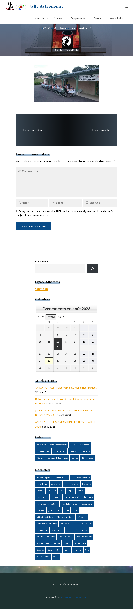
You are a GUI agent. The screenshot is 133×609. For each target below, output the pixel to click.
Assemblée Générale (81, 477)
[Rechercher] (92, 268)
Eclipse (70, 491)
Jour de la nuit (54, 510)
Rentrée (56, 543)
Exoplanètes (42, 497)
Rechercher (41, 261)
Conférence (84, 445)
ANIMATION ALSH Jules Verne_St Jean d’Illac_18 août (66, 387)
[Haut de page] (120, 596)
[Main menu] (125, 6)
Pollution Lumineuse (46, 537)
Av (42, 316)
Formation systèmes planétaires (79, 497)
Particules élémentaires (77, 530)
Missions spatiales (65, 517)
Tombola (77, 550)
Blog (73, 445)
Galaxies (40, 510)
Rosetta (67, 543)
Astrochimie (42, 484)
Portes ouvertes (65, 537)
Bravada (65, 597)
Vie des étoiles (43, 556)
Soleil (67, 550)
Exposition (56, 497)
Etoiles (80, 491)
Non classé (85, 451)
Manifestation (59, 451)
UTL (87, 550)
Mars (75, 510)
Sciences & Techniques (58, 458)
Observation (42, 530)
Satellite (40, 550)
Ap (59, 316)
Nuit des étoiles (84, 523)
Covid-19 (52, 491)
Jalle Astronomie (47, 6)
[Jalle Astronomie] (16, 6)
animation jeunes (44, 477)
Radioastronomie (84, 537)
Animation (41, 445)
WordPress (80, 597)
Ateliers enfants (71, 484)
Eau (61, 491)
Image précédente (33, 130)
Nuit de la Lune (67, 523)
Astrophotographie (58, 445)
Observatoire (57, 530)
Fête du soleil (86, 504)
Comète (40, 491)
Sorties (75, 458)
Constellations (43, 451)
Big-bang (86, 484)
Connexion (41, 288)
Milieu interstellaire (45, 517)
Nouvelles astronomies (47, 523)
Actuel (51, 316)
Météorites (81, 517)
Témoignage (87, 458)
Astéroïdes (55, 484)
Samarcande (80, 543)
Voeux (56, 556)
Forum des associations (47, 504)
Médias (73, 451)
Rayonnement (43, 543)
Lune (67, 510)
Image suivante (101, 130)
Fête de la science (69, 504)
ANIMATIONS (62, 477)
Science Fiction (54, 550)
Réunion (40, 458)
